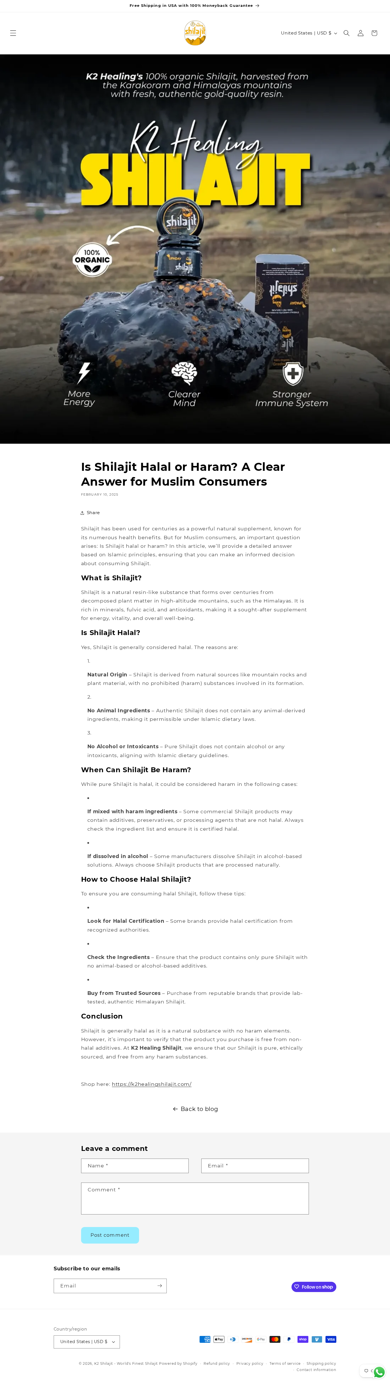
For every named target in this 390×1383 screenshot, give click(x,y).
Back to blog (199, 1109)
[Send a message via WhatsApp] (379, 1372)
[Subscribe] (159, 1285)
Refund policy (217, 1363)
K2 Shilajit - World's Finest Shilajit (126, 1363)
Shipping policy (321, 1363)
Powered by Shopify (178, 1363)
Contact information (316, 1369)
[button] (13, 33)
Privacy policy (250, 1363)
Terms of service (285, 1363)
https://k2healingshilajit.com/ (152, 1084)
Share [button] (93, 512)
